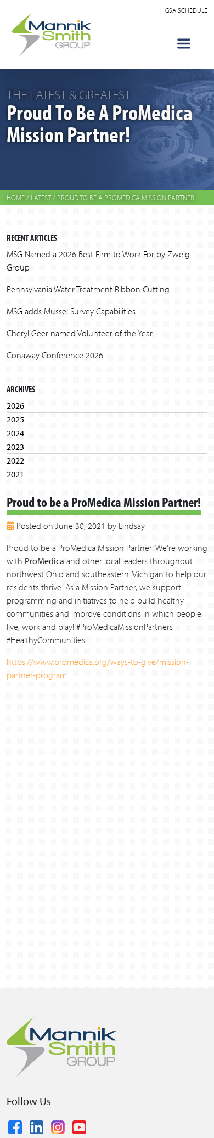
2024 (15, 432)
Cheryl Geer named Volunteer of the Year (80, 333)
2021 (15, 474)
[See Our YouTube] (79, 1125)
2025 (15, 419)
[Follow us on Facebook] (15, 1125)
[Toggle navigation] (183, 44)
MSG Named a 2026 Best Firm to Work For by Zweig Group (98, 261)
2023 (15, 446)
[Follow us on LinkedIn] (36, 1125)
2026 (15, 405)
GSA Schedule (186, 10)
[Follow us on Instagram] (57, 1125)
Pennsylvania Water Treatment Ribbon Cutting (88, 289)
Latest (41, 197)
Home (16, 197)
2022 (15, 460)
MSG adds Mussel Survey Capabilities (71, 311)
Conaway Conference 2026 (55, 355)
